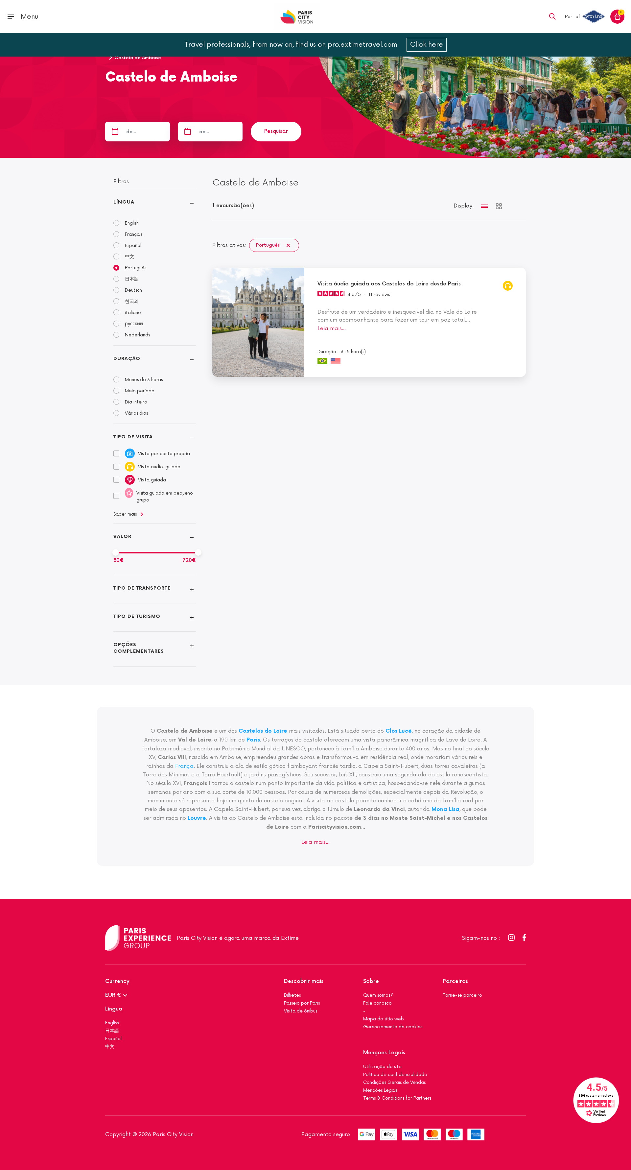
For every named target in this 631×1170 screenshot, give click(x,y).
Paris (253, 740)
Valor (122, 536)
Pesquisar (276, 131)
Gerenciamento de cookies (392, 1027)
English (132, 223)
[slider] (115, 552)
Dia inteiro (136, 402)
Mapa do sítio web (383, 1019)
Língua (123, 202)
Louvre (197, 818)
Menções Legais (384, 1053)
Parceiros (455, 981)
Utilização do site (382, 1066)
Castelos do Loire (263, 731)
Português (135, 268)
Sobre (371, 981)
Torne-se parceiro (462, 995)
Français (133, 234)
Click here (426, 45)
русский (134, 324)
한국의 (132, 301)
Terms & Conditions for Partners (397, 1098)
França (184, 766)
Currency (117, 981)
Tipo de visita (133, 437)
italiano (133, 312)
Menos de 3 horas (144, 379)
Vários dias (136, 413)
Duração (126, 358)
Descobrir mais (303, 981)
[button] (552, 16)
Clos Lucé (399, 731)
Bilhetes (292, 995)
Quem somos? (378, 995)
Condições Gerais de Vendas (394, 1082)
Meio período (139, 391)
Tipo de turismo (136, 616)
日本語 (132, 279)
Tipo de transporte (142, 588)
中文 (129, 256)
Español (133, 245)
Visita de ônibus (300, 1011)
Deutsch (133, 290)
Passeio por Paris (302, 1003)
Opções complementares (138, 648)
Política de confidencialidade (395, 1074)
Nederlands (137, 335)
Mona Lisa (445, 809)
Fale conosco (377, 1003)
